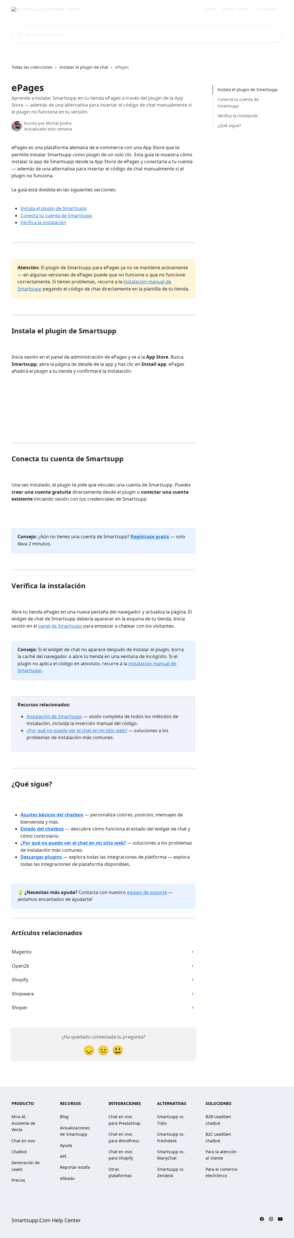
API (63, 1156)
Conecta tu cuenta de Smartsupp (56, 215)
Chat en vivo (23, 1140)
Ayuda (66, 1145)
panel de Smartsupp (60, 626)
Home (210, 9)
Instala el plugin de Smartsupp (53, 208)
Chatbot (19, 1151)
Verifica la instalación (43, 222)
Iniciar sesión (236, 9)
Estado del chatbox (42, 829)
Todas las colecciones (32, 67)
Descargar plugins (41, 857)
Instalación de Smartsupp (54, 716)
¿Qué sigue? (229, 125)
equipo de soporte (147, 892)
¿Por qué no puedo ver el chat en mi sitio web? (76, 730)
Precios (18, 1180)
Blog (64, 1116)
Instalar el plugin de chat (83, 67)
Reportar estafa (75, 1167)
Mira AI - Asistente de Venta (23, 1123)
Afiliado (67, 1178)
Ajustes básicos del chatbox (51, 815)
